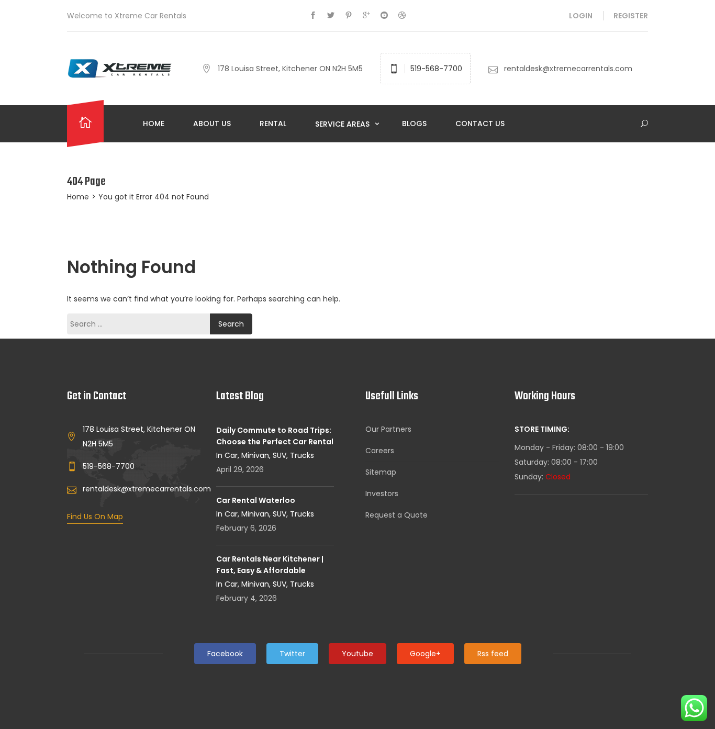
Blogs (414, 123)
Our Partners (388, 429)
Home (153, 123)
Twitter (292, 653)
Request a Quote (396, 515)
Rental (273, 123)
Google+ (425, 653)
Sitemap (380, 472)
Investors (381, 493)
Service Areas (343, 124)
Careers (379, 450)
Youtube (357, 653)
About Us (212, 123)
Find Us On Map (95, 516)
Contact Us (480, 123)
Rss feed (492, 653)
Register (630, 15)
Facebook (225, 653)
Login (581, 15)
